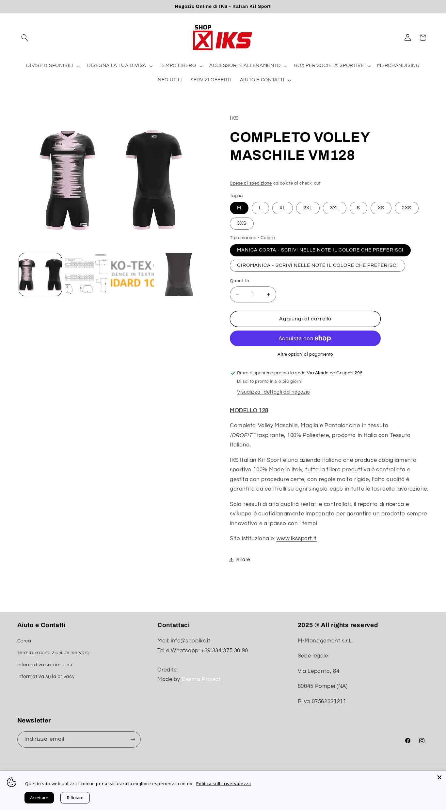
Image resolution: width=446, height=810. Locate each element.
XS (381, 207)
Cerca (24, 640)
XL (282, 207)
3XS (242, 223)
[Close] (439, 777)
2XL (307, 207)
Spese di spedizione (251, 183)
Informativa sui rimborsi (44, 664)
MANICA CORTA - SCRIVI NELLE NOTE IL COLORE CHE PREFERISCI (320, 250)
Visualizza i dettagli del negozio (273, 392)
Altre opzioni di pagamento (305, 354)
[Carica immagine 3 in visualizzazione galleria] (132, 274)
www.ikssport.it (297, 539)
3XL (334, 207)
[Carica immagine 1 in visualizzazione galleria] (40, 274)
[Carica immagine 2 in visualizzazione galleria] (86, 274)
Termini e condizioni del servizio (53, 652)
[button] (24, 37)
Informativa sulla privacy (46, 676)
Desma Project (201, 679)
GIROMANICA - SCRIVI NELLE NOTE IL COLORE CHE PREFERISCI (317, 265)
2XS (406, 207)
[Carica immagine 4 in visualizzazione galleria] (178, 274)
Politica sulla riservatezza (223, 783)
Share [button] (243, 560)
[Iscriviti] (132, 740)
